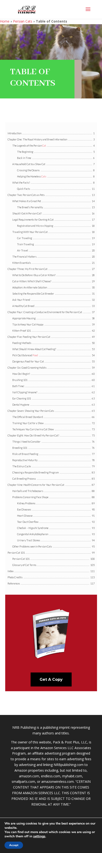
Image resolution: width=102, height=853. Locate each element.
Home (4, 21)
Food (35, 355)
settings (39, 836)
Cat (44, 145)
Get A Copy (51, 679)
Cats (43, 176)
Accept (13, 845)
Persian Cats (22, 21)
